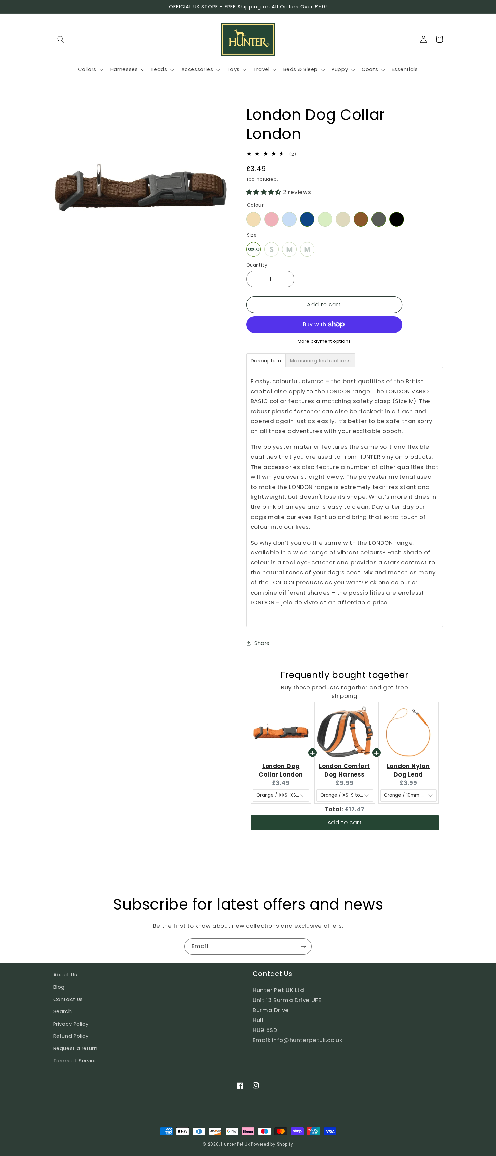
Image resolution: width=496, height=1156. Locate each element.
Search (62, 1011)
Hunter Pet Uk (235, 1144)
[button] (61, 39)
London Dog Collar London (281, 770)
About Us (65, 974)
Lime (325, 219)
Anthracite (378, 219)
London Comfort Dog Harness (344, 770)
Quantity (256, 265)
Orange (253, 219)
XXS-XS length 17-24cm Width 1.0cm (253, 249)
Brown (361, 219)
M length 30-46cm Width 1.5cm (289, 249)
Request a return (75, 1048)
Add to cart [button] (344, 822)
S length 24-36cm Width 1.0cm (271, 249)
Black (396, 219)
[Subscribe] (303, 946)
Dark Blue (307, 219)
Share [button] (262, 643)
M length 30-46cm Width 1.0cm (307, 249)
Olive (343, 219)
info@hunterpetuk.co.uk (307, 1040)
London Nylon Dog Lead (408, 770)
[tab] (266, 360)
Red (271, 219)
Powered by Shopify (272, 1144)
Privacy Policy (71, 1024)
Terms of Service (75, 1060)
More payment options (324, 341)
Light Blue (289, 219)
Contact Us (68, 999)
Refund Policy (71, 1036)
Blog (59, 986)
